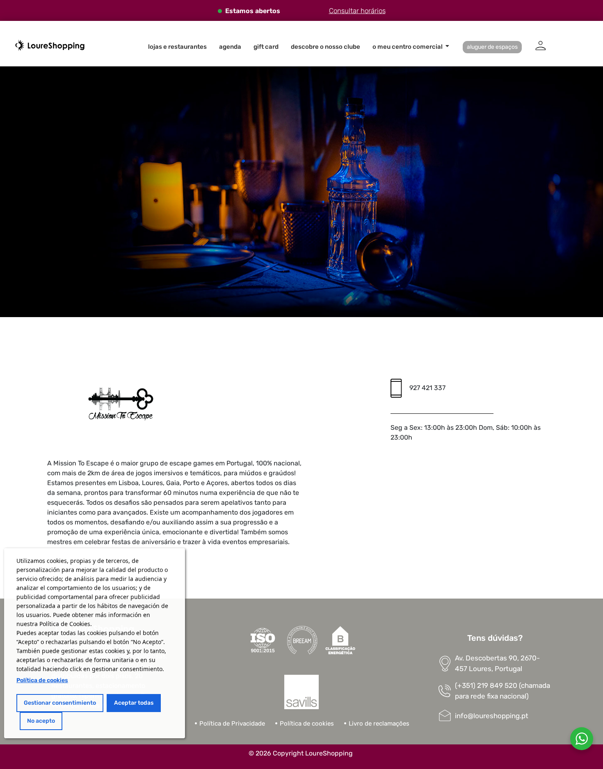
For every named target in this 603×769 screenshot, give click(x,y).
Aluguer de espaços (492, 46)
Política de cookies (42, 680)
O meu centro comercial (407, 46)
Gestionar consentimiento (60, 702)
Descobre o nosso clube (325, 46)
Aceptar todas (133, 702)
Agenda (230, 46)
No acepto (41, 720)
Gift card (266, 46)
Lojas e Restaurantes (177, 46)
